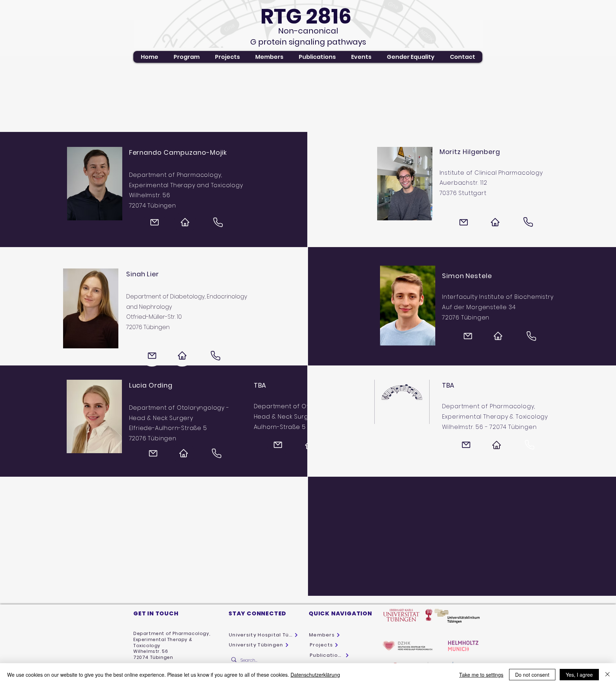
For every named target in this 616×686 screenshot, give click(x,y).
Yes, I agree (579, 674)
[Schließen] (607, 674)
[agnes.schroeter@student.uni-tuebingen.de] (466, 445)
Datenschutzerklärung (315, 674)
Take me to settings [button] (481, 674)
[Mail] (155, 222)
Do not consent (532, 674)
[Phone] (218, 222)
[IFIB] (498, 336)
